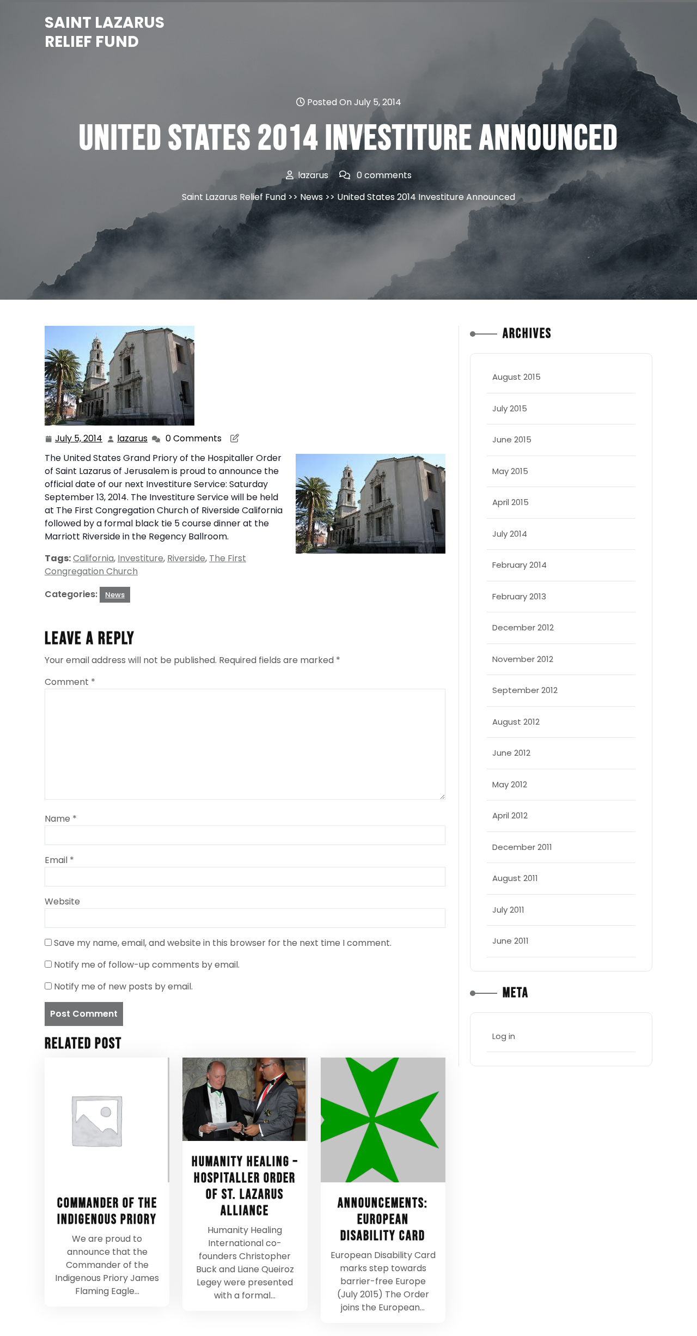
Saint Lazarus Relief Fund (104, 32)
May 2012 (509, 784)
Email (59, 860)
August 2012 (516, 721)
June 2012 (511, 752)
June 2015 (511, 439)
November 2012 (522, 659)
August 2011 (515, 878)
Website (62, 901)
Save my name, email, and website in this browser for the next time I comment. (223, 943)
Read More (102, 1120)
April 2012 (510, 815)
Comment (70, 682)
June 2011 (510, 940)
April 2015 (510, 502)
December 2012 (523, 627)
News (311, 197)
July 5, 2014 (79, 439)
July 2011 (508, 909)
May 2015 (510, 471)
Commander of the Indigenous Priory (107, 1211)
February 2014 (519, 564)
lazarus (133, 438)
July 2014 (509, 533)
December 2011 (522, 847)
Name (61, 818)
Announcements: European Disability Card (383, 1219)
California (93, 558)
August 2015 (516, 376)
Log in (503, 1036)
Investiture (140, 558)
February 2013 (519, 596)
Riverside (186, 558)
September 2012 (525, 690)
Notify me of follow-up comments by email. (147, 964)
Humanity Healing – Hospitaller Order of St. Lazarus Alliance (245, 1186)
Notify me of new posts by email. (123, 986)
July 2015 (509, 408)
